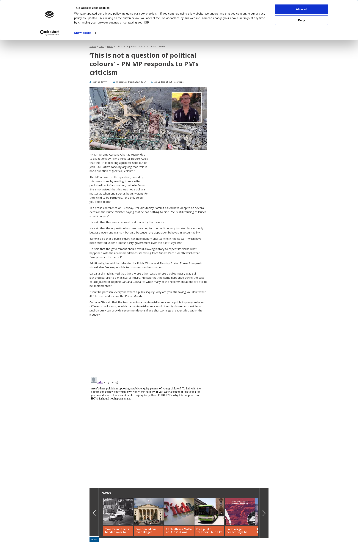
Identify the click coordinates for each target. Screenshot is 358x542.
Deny (301, 20)
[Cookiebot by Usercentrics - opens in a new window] (49, 33)
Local (101, 46)
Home (93, 46)
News (110, 46)
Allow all (301, 9)
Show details (82, 32)
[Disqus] (148, 422)
